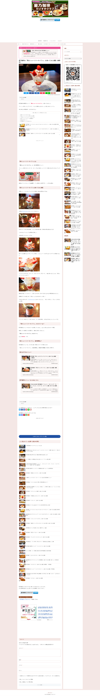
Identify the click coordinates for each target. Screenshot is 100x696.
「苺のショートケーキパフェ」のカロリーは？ (28, 117)
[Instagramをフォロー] (22, 415)
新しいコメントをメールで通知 (26, 679)
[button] (81, 52)
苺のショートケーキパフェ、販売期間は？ (27, 118)
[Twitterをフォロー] (20, 415)
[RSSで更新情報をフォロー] (28, 415)
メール (20, 665)
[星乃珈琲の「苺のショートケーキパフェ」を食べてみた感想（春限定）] (36, 93)
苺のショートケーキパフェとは (25, 114)
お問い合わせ (50, 692)
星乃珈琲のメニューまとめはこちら (26, 121)
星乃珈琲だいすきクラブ (25, 599)
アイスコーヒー (25, 211)
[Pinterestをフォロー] (24, 415)
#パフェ (22, 403)
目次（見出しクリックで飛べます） (38, 112)
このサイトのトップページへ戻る (40, 436)
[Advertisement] (50, 31)
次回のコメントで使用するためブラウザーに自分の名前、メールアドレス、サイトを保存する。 (40, 675)
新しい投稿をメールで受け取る (26, 682)
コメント (21, 648)
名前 (20, 659)
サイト (20, 670)
